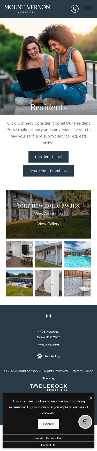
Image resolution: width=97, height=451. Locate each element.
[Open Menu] (88, 9)
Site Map (48, 378)
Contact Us (48, 445)
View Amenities (48, 213)
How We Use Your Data (48, 438)
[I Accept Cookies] (90, 398)
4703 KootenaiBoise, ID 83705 (48, 334)
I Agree (48, 424)
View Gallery (48, 223)
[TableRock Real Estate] (48, 388)
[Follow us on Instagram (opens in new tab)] (48, 316)
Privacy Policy (82, 371)
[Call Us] (75, 9)
